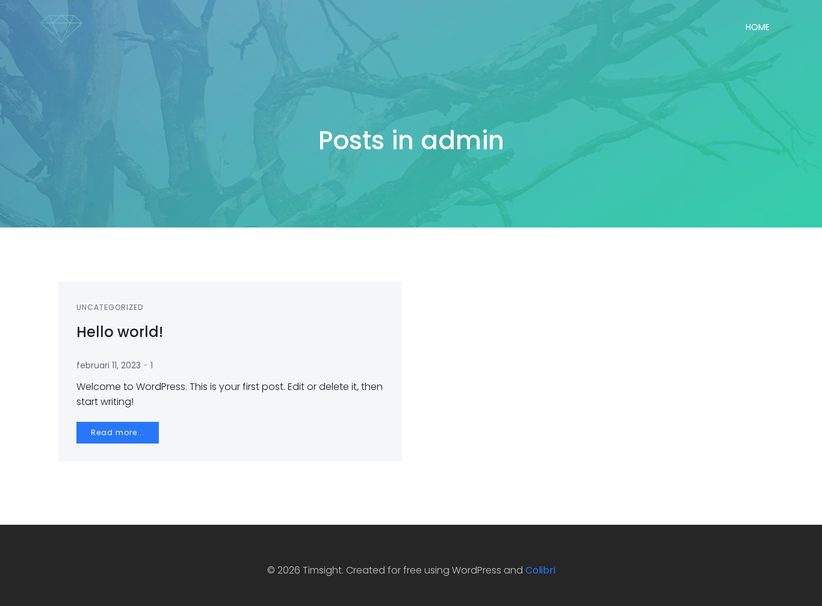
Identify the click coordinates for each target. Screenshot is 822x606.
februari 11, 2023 (108, 365)
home (758, 27)
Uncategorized (109, 307)
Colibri (540, 570)
